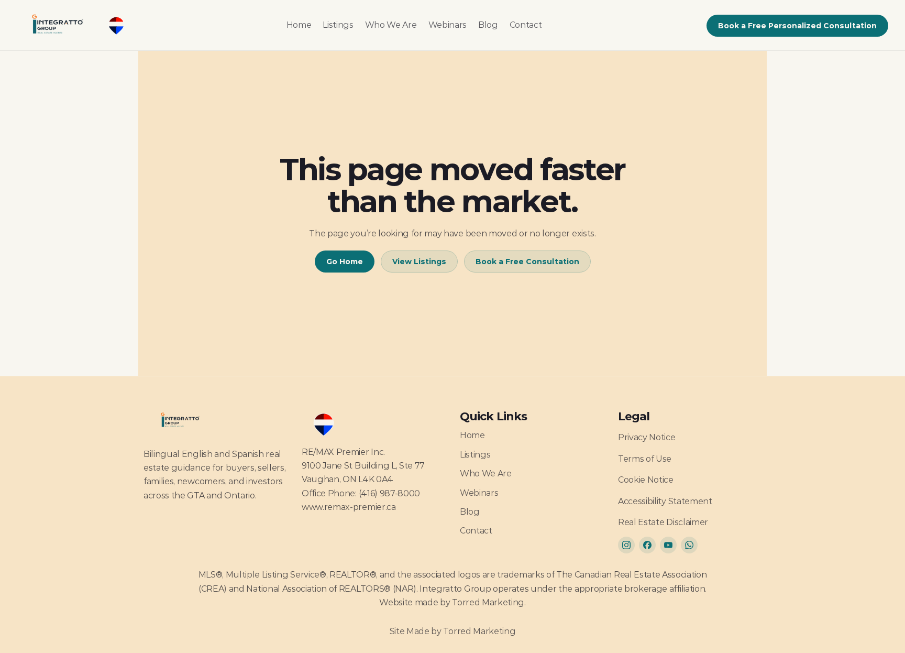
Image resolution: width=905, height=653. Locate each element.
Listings (338, 25)
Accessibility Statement (665, 501)
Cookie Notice (646, 480)
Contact (526, 25)
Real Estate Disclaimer (663, 522)
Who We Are (391, 25)
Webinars (447, 25)
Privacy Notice (647, 437)
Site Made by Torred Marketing (453, 631)
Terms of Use (644, 459)
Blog (488, 25)
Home (299, 25)
